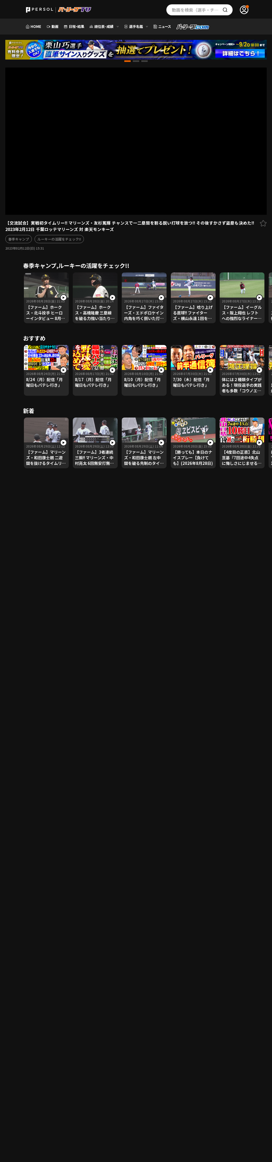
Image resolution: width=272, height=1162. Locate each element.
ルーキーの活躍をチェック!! (59, 239)
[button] (127, 61)
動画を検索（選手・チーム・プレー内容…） (202, 10)
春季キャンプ (18, 239)
